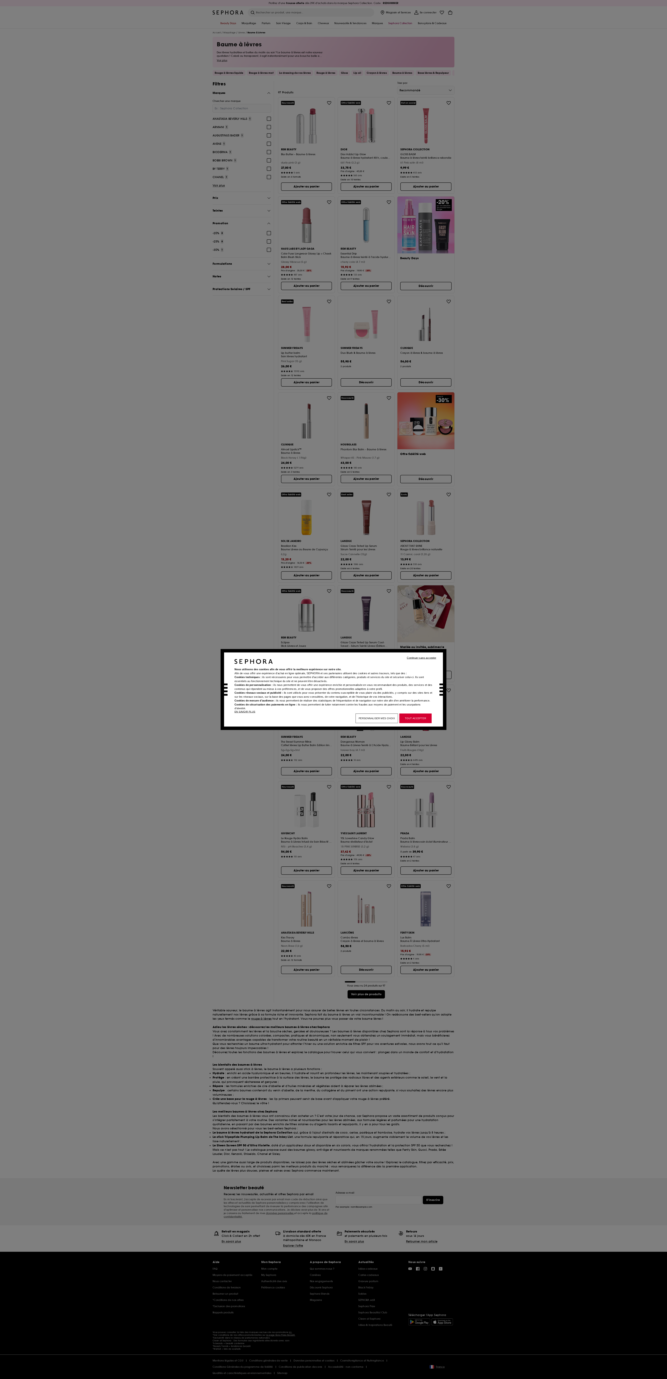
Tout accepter (415, 718)
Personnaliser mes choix (377, 718)
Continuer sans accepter (421, 657)
